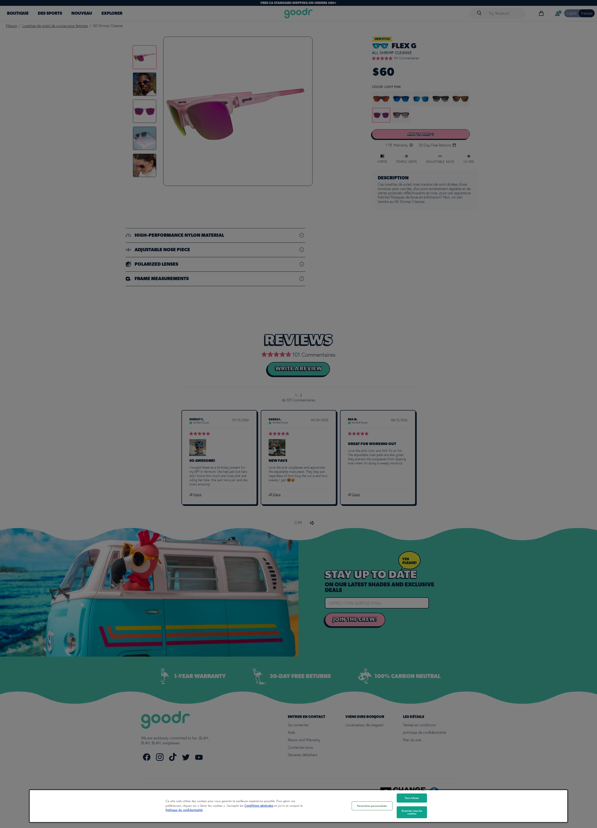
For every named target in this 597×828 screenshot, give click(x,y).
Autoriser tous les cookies (412, 812)
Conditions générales (258, 806)
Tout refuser (412, 798)
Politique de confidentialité (184, 810)
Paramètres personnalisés (372, 805)
